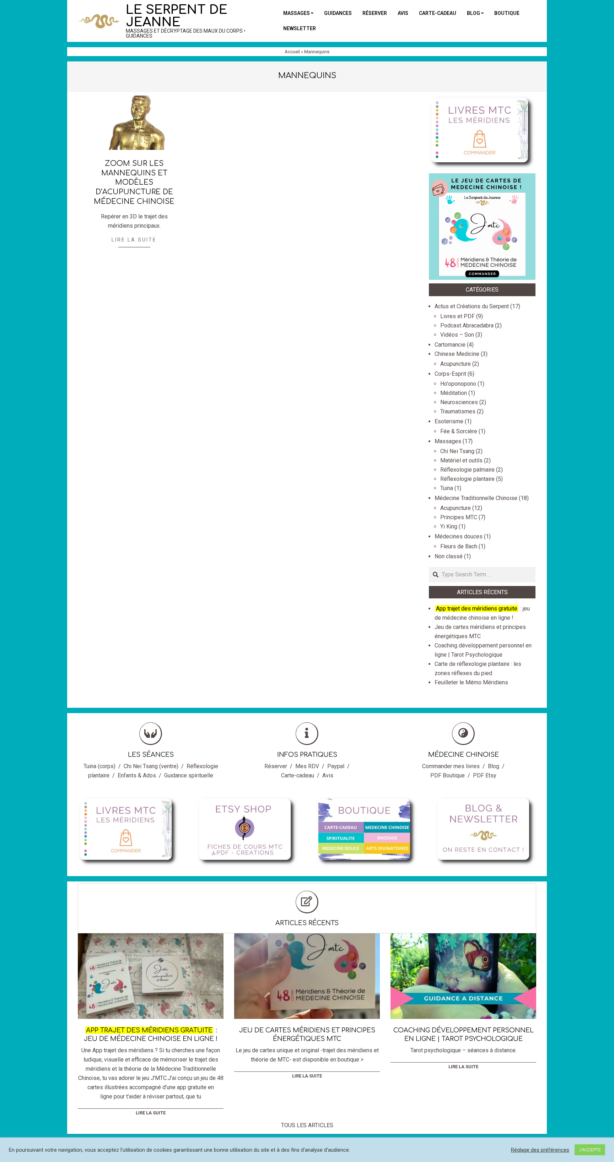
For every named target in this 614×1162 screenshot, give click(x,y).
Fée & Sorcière (458, 431)
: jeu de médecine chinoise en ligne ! (150, 1034)
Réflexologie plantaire (467, 479)
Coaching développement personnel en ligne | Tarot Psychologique (463, 1034)
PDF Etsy (484, 775)
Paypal (335, 766)
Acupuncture (455, 363)
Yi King (448, 526)
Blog (493, 766)
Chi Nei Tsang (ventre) (151, 766)
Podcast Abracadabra (467, 325)
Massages (448, 441)
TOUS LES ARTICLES (307, 1125)
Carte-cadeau (297, 775)
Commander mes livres (451, 766)
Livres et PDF (457, 316)
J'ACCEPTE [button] (590, 1149)
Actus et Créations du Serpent (472, 306)
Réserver (275, 766)
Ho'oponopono (458, 383)
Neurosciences (459, 402)
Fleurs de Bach (458, 546)
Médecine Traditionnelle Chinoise (476, 498)
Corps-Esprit (450, 373)
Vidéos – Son (457, 334)
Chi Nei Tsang (457, 451)
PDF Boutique (447, 775)
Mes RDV (307, 766)
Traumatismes (457, 411)
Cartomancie (450, 344)
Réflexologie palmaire (467, 469)
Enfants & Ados (137, 775)
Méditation (453, 393)
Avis (327, 775)
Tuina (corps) (99, 766)
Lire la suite (134, 240)
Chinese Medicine (457, 354)
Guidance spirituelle (188, 775)
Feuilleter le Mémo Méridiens (471, 682)
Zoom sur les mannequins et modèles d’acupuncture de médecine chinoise (134, 182)
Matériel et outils (461, 460)
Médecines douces (459, 536)
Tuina (446, 488)
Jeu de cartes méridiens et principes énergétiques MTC (307, 1034)
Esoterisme (449, 421)
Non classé (449, 556)
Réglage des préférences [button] (540, 1150)
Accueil (292, 51)
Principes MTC (458, 517)
